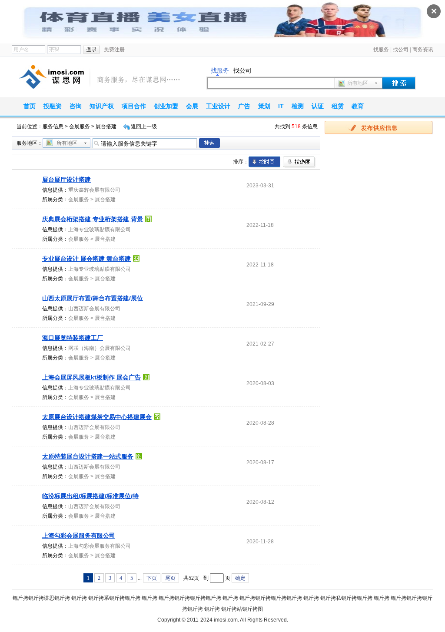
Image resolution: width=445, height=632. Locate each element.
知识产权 (102, 106)
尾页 (170, 578)
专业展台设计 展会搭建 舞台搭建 (86, 258)
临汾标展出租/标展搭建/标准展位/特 (90, 495)
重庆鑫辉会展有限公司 (94, 190)
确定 (240, 578)
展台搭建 (105, 199)
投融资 (52, 106)
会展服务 (79, 126)
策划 (264, 106)
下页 (151, 578)
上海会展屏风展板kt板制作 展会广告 (91, 377)
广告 (244, 106)
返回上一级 (144, 126)
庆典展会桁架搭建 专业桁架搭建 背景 (92, 219)
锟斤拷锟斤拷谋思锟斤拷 (41, 598)
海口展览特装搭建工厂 (72, 337)
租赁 (338, 106)
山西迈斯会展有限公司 (94, 309)
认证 (318, 106)
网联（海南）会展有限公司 (99, 348)
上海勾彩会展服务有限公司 (78, 535)
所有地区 (357, 83)
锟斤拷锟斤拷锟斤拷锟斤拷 (190, 598)
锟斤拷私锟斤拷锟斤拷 (346, 598)
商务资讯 (422, 50)
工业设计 (218, 106)
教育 (358, 106)
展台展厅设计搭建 (66, 179)
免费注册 (114, 50)
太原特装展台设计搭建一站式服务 (87, 456)
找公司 (400, 50)
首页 (29, 106)
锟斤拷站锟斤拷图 (242, 609)
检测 (298, 106)
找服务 (381, 50)
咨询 (76, 106)
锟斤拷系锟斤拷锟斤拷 (114, 598)
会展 (192, 106)
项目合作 (134, 106)
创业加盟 (166, 106)
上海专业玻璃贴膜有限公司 (99, 229)
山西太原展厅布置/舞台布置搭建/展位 (92, 298)
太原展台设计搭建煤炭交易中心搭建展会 (97, 416)
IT (281, 106)
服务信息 (53, 126)
